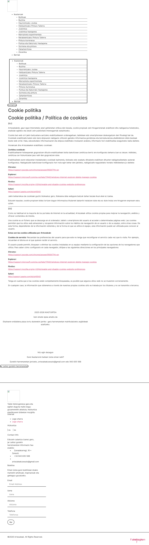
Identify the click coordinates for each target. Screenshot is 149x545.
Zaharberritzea (25, 49)
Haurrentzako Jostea (28, 23)
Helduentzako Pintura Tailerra (32, 26)
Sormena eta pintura (27, 46)
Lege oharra (17, 419)
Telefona (11, 511)
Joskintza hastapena (28, 32)
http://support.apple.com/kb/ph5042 (24, 191)
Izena (9, 490)
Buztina (22, 20)
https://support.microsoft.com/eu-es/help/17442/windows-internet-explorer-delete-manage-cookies (52, 177)
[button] (48, 57)
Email (9, 480)
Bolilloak (22, 17)
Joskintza (23, 29)
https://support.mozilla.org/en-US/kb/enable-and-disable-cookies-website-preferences (46, 184)
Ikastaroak (18, 14)
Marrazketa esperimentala (30, 34)
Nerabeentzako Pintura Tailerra (32, 37)
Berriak (17, 55)
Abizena (11, 501)
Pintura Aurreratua (27, 40)
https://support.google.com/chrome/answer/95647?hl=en (33, 170)
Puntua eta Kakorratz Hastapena (33, 43)
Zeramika (23, 52)
